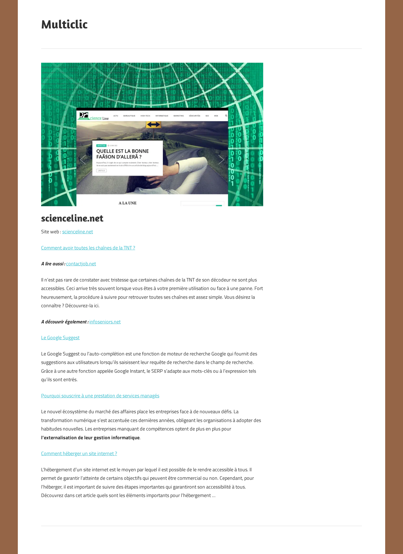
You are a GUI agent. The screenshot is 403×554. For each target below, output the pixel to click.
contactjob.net (81, 263)
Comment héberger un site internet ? (79, 453)
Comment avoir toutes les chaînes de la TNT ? (88, 247)
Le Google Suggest (60, 337)
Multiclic (64, 24)
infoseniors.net (105, 321)
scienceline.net (77, 231)
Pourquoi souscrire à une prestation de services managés (100, 395)
